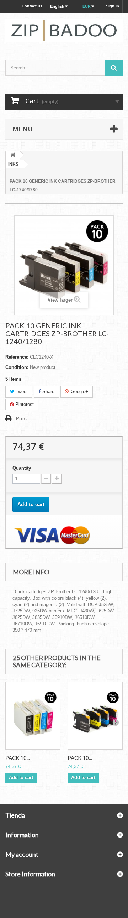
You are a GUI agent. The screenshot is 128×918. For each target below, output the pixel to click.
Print (21, 418)
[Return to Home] (13, 155)
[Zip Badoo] (64, 30)
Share (47, 391)
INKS (13, 164)
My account (21, 854)
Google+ (78, 391)
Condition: (16, 367)
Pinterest (24, 404)
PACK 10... (17, 758)
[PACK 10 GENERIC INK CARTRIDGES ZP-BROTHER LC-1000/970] (32, 716)
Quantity (21, 468)
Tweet (21, 391)
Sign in (112, 6)
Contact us (32, 6)
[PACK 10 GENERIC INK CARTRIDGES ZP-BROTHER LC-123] (95, 716)
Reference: (16, 357)
